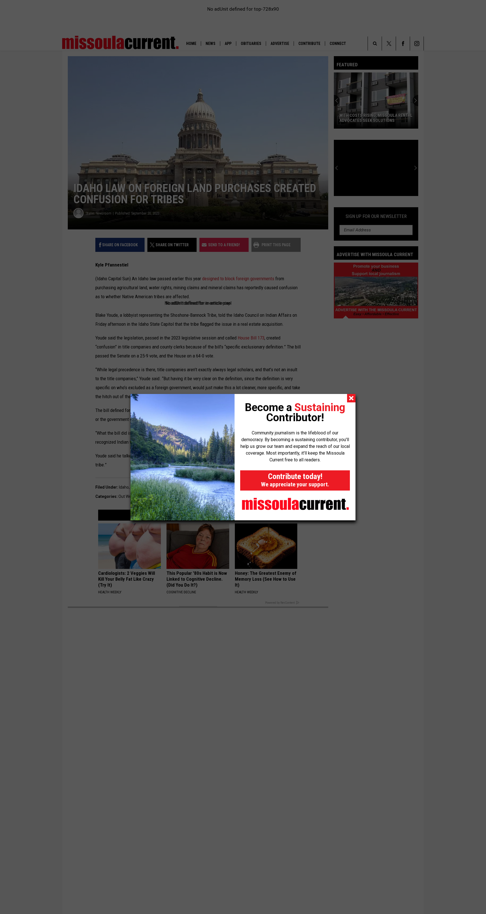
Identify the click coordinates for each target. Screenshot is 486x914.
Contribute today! (295, 480)
